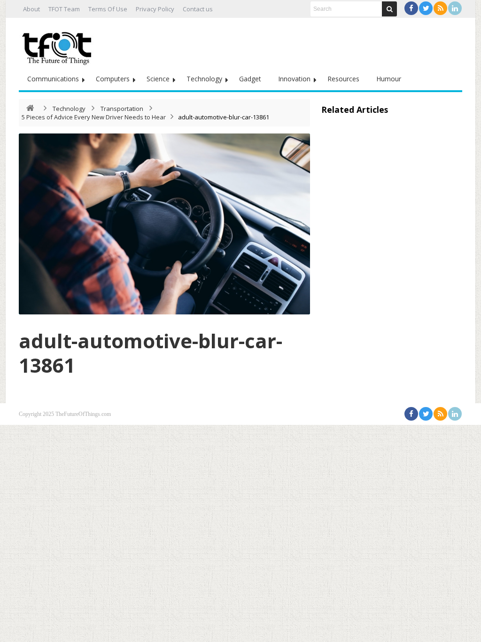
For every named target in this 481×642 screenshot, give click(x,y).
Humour (388, 78)
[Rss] (440, 8)
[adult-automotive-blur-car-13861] (164, 223)
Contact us (198, 9)
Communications (53, 78)
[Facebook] (411, 8)
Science (158, 78)
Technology (204, 78)
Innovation (294, 78)
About (31, 9)
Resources (343, 78)
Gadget (250, 78)
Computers (113, 78)
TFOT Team (64, 9)
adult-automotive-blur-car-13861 (150, 352)
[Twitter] (426, 8)
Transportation (122, 108)
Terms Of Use (107, 9)
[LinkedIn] (455, 8)
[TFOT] (59, 45)
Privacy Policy (155, 9)
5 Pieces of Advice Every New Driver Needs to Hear (94, 117)
